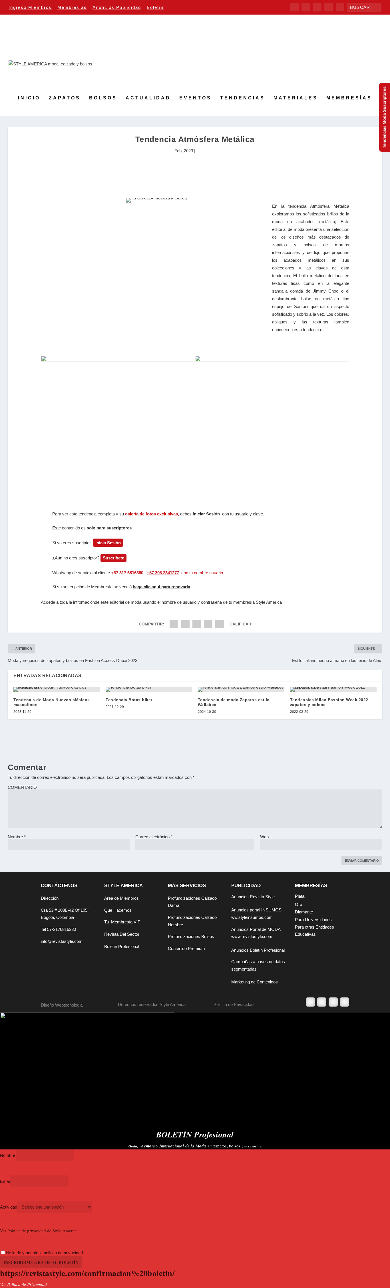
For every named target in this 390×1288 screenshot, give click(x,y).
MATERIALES (296, 98)
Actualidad (148, 98)
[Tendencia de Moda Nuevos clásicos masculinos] (56, 689)
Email (5, 1181)
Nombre (17, 836)
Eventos (195, 98)
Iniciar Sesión (206, 513)
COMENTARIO (22, 787)
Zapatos (65, 98)
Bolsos (103, 98)
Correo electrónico (153, 836)
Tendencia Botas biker (129, 699)
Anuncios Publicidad (117, 7)
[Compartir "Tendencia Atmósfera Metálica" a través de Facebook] (174, 624)
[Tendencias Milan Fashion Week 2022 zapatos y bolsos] (333, 689)
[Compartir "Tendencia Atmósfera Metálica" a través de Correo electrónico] (219, 624)
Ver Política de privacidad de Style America (39, 1230)
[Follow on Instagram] (333, 1002)
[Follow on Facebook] (310, 1002)
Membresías (72, 7)
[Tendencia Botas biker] (149, 689)
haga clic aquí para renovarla (161, 586)
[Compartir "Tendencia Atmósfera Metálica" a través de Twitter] (185, 624)
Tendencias (242, 98)
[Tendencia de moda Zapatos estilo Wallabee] (241, 689)
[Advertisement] (195, 173)
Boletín (155, 7)
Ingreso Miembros (30, 7)
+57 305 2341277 (163, 572)
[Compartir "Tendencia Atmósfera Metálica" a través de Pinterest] (196, 624)
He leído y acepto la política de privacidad (44, 1252)
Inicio (29, 98)
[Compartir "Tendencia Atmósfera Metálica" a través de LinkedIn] (208, 624)
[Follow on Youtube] (344, 1002)
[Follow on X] (321, 1002)
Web (264, 836)
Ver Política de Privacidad (23, 1284)
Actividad (8, 1207)
